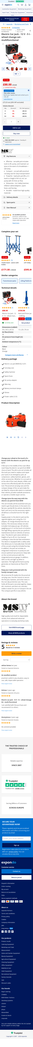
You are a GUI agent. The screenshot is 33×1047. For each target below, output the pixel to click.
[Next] (30, 69)
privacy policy (13, 852)
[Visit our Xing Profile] (12, 932)
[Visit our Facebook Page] (6, 932)
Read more (16, 223)
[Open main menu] (2, 5)
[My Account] (25, 5)
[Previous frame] (22, 437)
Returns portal (16, 877)
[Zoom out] (15, 437)
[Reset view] (18, 437)
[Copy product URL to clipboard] (30, 30)
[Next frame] (26, 437)
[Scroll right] (31, 19)
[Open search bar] (18, 5)
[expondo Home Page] (3, 24)
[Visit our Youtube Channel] (2, 932)
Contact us (16, 871)
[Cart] (29, 5)
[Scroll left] (1, 19)
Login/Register (8, 99)
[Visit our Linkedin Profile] (9, 932)
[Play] (7, 437)
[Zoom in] (11, 437)
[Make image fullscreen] (30, 65)
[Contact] (22, 5)
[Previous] (3, 69)
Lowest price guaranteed (12, 144)
